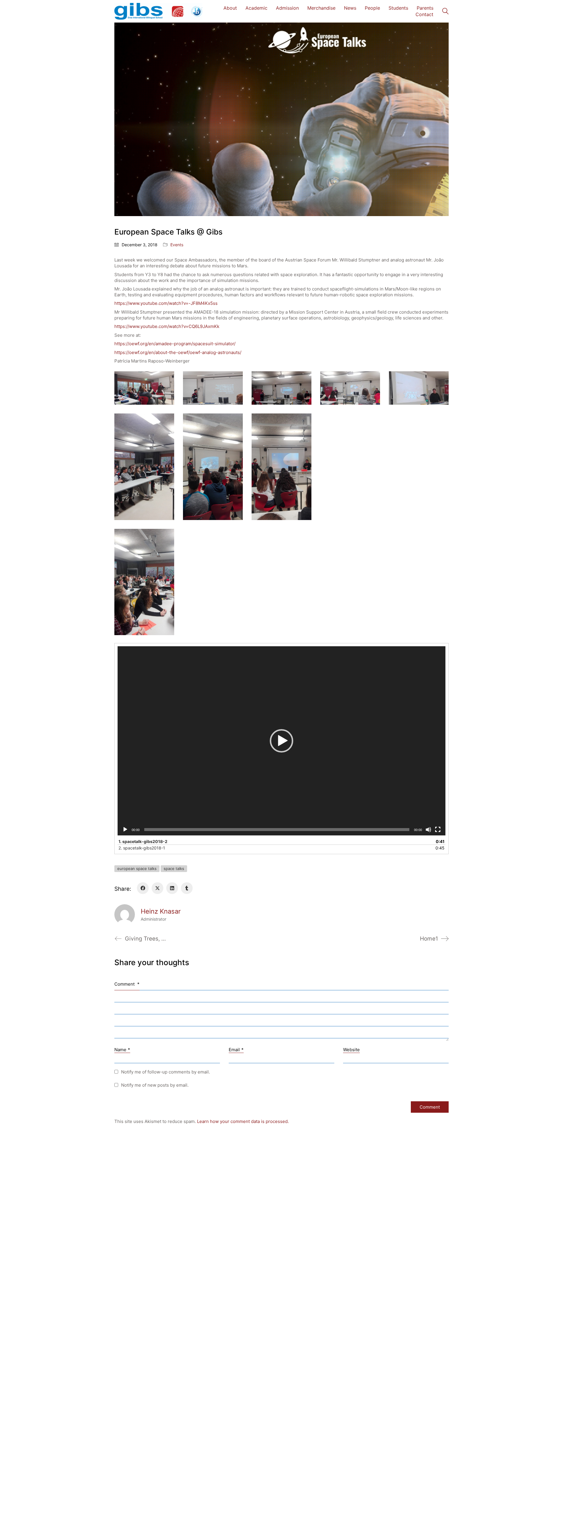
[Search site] (445, 12)
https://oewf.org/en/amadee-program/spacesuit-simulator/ (174, 343)
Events (176, 244)
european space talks (137, 868)
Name (122, 1049)
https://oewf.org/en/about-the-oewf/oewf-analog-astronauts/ (177, 352)
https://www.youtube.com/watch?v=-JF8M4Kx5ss (166, 303)
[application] (281, 740)
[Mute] (428, 829)
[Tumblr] (187, 888)
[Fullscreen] (438, 829)
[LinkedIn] (172, 888)
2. (141, 847)
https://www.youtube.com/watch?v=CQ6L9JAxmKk (166, 326)
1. (142, 841)
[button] (281, 741)
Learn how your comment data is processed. (243, 1121)
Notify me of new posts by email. (155, 1085)
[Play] (125, 829)
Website (351, 1049)
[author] (124, 914)
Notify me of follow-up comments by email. (165, 1072)
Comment (127, 984)
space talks (174, 868)
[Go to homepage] (158, 11)
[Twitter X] (157, 888)
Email (236, 1049)
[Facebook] (143, 888)
